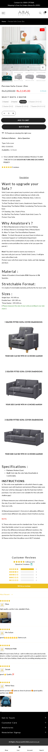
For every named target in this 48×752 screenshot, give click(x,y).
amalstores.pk (34, 742)
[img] (5, 601)
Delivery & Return (8, 138)
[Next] (43, 49)
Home (4, 21)
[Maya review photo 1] (5, 617)
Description (24, 177)
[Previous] (5, 49)
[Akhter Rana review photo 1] (5, 701)
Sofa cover (10, 143)
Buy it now (24, 127)
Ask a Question (24, 138)
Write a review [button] (24, 586)
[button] (7, 167)
